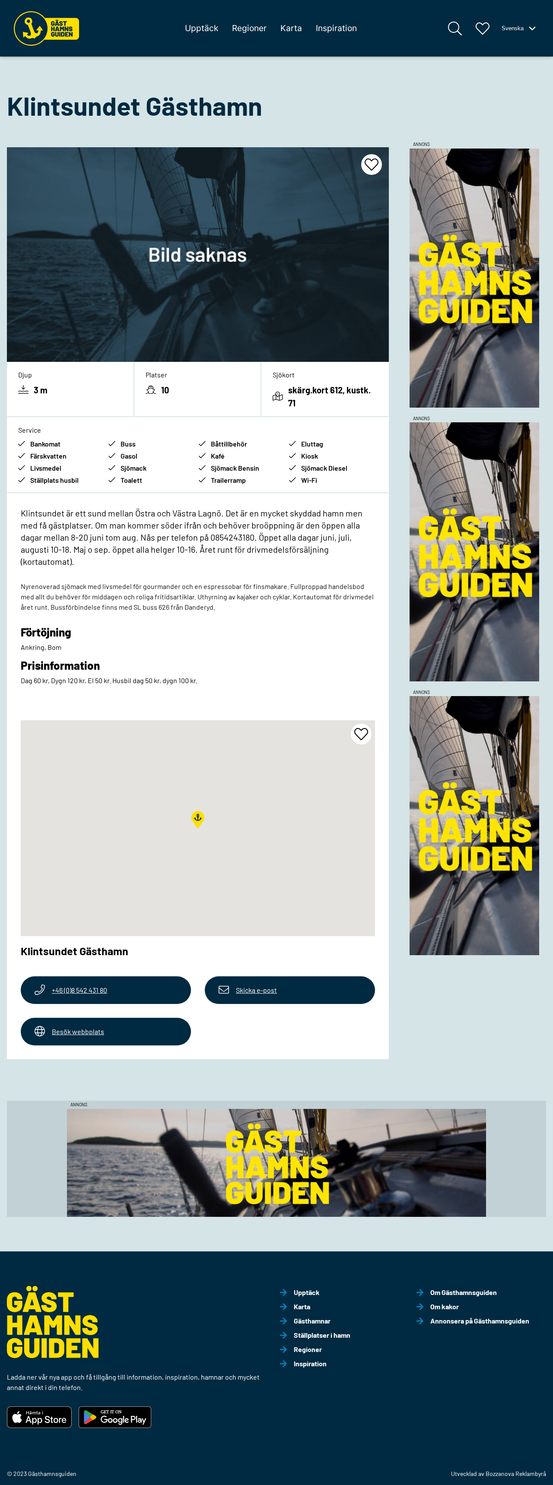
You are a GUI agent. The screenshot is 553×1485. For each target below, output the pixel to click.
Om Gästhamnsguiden (463, 1292)
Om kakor (444, 1306)
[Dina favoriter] (482, 28)
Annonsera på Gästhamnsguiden (479, 1321)
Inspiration (336, 28)
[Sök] (455, 28)
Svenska (513, 28)
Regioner (249, 28)
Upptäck (201, 28)
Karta (291, 28)
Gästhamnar (312, 1321)
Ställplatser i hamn (322, 1335)
